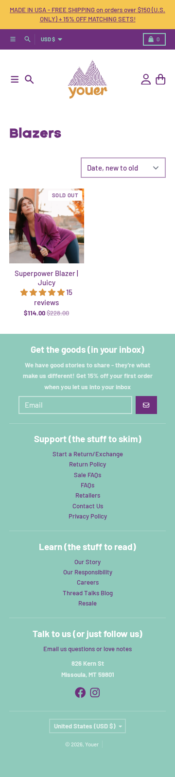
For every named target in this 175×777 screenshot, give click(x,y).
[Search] (29, 79)
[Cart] (160, 79)
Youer (92, 744)
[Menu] (14, 79)
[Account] (146, 79)
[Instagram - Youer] (95, 692)
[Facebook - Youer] (80, 692)
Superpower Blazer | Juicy (46, 278)
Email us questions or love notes (87, 649)
